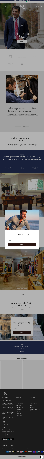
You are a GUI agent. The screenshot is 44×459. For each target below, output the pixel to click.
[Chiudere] (37, 211)
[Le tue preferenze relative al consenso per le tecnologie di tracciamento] (42, 457)
